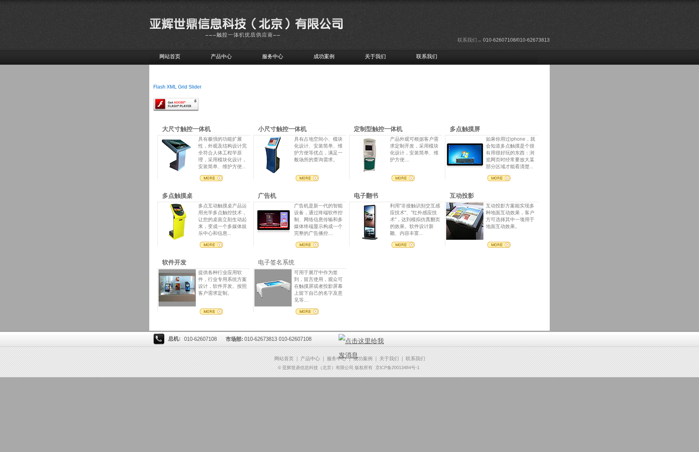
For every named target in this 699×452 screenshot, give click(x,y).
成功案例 (324, 56)
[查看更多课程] (464, 171)
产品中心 (221, 56)
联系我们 (426, 56)
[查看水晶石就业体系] (177, 238)
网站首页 (169, 56)
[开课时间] (177, 171)
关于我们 (375, 56)
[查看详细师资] (273, 171)
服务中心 (272, 56)
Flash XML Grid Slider (177, 87)
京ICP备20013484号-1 (397, 367)
